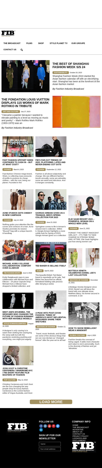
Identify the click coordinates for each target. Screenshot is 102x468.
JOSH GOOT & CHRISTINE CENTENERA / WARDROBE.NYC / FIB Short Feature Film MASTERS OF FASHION (17, 371)
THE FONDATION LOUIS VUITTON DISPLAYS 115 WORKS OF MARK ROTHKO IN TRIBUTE (25, 103)
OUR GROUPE (78, 43)
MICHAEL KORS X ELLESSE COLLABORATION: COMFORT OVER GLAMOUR (16, 265)
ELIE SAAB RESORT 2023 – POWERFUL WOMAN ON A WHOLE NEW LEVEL (81, 221)
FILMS (29, 43)
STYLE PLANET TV (58, 43)
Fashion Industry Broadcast (70, 89)
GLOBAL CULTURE (77, 335)
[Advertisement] (51, 14)
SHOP (41, 43)
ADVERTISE (78, 430)
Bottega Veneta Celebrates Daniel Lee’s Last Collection (82, 273)
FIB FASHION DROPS (12, 273)
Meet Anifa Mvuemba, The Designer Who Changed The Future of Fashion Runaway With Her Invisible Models (17, 315)
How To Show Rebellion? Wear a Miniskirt (82, 329)
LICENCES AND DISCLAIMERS (80, 439)
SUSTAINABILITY (60, 72)
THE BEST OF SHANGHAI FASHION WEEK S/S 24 (70, 65)
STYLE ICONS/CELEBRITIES (15, 323)
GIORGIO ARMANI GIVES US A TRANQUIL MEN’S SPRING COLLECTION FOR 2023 (50, 215)
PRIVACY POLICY (80, 436)
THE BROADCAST (11, 43)
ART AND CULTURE (10, 111)
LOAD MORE (51, 402)
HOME (75, 425)
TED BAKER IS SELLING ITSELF (50, 266)
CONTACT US (9, 49)
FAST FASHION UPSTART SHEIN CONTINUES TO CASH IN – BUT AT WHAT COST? (17, 162)
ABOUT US (77, 432)
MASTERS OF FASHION (79, 280)
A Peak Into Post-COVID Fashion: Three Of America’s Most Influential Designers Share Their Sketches (50, 317)
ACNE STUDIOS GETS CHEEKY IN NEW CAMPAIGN (17, 214)
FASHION (7, 169)
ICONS (39, 271)
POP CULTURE (10, 380)
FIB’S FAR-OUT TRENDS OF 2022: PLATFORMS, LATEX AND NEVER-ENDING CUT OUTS (50, 162)
